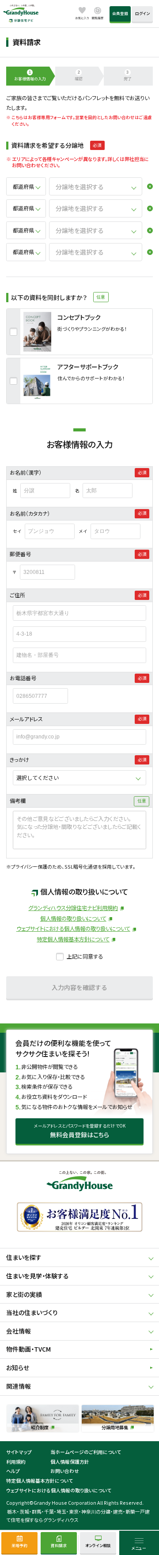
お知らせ (17, 1367)
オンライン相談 (98, 1545)
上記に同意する (85, 956)
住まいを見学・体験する (37, 1275)
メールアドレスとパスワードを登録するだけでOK (79, 1131)
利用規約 (16, 1461)
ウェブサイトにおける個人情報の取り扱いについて (73, 929)
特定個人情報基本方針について (73, 939)
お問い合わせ (64, 1470)
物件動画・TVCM (28, 1349)
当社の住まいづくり (32, 1312)
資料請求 (59, 1545)
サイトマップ (19, 1451)
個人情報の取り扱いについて (73, 918)
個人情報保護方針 (69, 1461)
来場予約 (19, 1545)
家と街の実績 (24, 1294)
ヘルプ (13, 1470)
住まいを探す (24, 1257)
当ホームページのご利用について (85, 1451)
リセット (147, 186)
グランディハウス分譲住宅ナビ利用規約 (73, 908)
